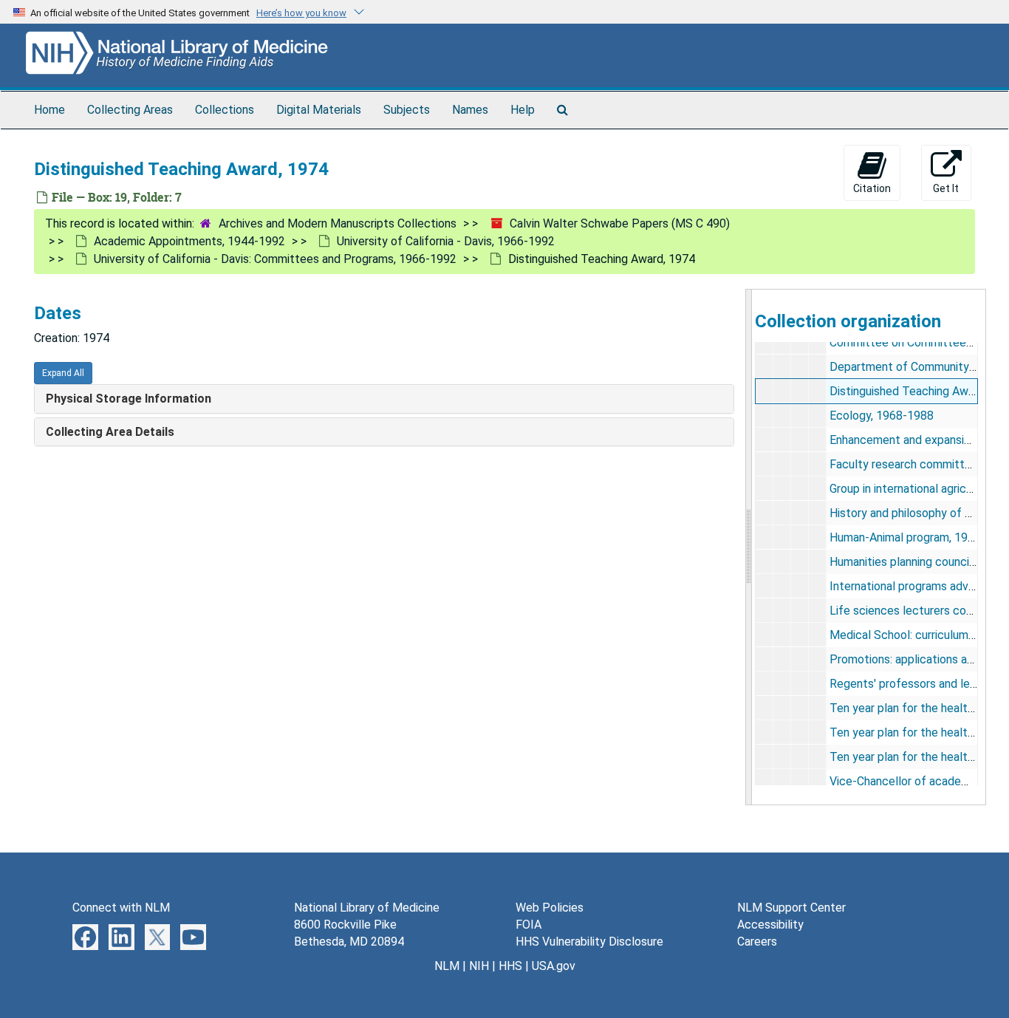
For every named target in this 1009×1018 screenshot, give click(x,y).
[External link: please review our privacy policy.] (85, 936)
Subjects (406, 110)
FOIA (528, 925)
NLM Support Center (791, 908)
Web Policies (550, 908)
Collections (224, 110)
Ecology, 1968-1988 (882, 416)
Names (470, 110)
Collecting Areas (130, 110)
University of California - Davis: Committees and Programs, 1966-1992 (275, 259)
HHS (510, 966)
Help (522, 110)
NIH (479, 966)
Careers (757, 942)
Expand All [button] (63, 373)
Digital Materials (318, 110)
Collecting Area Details (110, 432)
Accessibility (770, 925)
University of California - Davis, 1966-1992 (446, 241)
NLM (446, 966)
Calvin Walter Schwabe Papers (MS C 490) (620, 223)
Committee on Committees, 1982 (917, 342)
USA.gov (553, 966)
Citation (872, 188)
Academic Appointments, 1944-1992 (189, 241)
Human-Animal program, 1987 (905, 537)
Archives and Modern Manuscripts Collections (337, 223)
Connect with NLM (121, 908)
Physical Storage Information (128, 399)
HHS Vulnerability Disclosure (589, 942)
